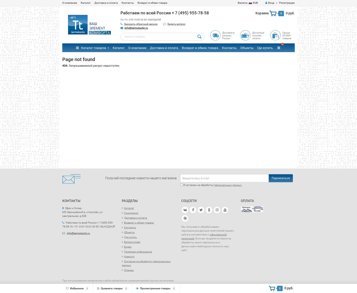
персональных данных (228, 185)
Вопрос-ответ (132, 242)
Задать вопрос (176, 24)
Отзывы (129, 270)
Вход (271, 2)
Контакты (128, 2)
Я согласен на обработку (212, 185)
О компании (69, 2)
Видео (127, 246)
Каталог (86, 2)
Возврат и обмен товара (152, 2)
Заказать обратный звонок (141, 24)
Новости (129, 256)
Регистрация (287, 2)
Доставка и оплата (106, 2)
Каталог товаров (93, 48)
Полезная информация (138, 251)
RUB (248, 2)
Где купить (265, 48)
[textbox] (162, 37)
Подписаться (281, 178)
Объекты (246, 48)
